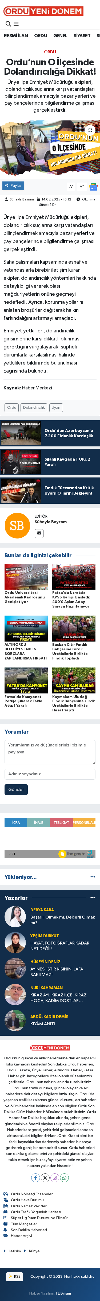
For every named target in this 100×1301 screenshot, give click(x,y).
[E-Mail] (39, 533)
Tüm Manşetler (24, 1224)
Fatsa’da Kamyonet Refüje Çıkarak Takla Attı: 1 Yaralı (23, 701)
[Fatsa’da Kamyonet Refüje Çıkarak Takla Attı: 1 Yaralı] (26, 680)
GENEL (60, 35)
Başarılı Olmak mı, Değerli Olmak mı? (62, 920)
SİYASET (82, 35)
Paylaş (16, 186)
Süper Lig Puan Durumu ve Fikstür (39, 1218)
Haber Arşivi (21, 1236)
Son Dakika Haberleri (29, 1230)
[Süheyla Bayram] (17, 525)
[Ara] (8, 24)
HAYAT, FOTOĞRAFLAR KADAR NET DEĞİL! (59, 946)
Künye (34, 1251)
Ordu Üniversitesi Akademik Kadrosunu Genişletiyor (25, 597)
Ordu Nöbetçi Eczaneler (32, 1194)
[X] (45, 1177)
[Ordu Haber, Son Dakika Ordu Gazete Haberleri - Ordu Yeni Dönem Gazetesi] (43, 11)
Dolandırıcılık (34, 407)
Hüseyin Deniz (45, 962)
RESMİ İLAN (16, 35)
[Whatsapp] (64, 1177)
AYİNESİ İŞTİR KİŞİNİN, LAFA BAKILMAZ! (56, 972)
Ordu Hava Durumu (27, 1200)
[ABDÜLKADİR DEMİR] (15, 1020)
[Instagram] (54, 1177)
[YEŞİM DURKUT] (15, 942)
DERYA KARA (42, 910)
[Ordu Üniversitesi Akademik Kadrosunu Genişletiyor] (26, 576)
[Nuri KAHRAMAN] (15, 994)
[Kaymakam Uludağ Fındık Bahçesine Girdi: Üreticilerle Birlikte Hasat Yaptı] (73, 680)
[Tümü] (92, 877)
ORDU (40, 35)
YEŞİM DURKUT (44, 936)
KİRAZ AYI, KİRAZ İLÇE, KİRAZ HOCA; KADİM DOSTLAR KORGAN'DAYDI (58, 998)
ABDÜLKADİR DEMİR (49, 1017)
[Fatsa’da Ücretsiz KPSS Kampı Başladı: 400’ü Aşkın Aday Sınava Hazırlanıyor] (73, 576)
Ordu (11, 407)
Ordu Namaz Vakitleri (29, 1206)
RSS (17, 1277)
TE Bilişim (63, 1293)
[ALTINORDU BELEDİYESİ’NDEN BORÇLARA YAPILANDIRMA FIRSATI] (26, 628)
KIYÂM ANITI (42, 1024)
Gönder (16, 789)
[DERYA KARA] (15, 916)
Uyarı (56, 407)
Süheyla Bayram (22, 199)
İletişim (15, 1251)
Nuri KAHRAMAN (46, 988)
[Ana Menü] (16, 24)
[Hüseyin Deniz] (15, 968)
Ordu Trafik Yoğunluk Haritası (36, 1212)
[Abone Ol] (93, 187)
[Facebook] (35, 1177)
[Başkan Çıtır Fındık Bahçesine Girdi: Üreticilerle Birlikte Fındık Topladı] (73, 628)
